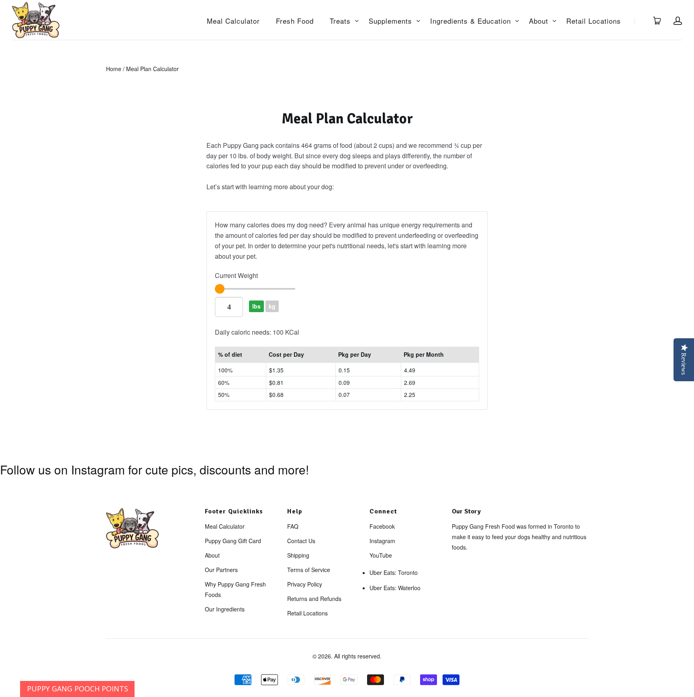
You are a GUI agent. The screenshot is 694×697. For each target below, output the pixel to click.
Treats (340, 21)
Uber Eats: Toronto (393, 572)
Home (113, 69)
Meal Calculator (233, 21)
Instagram (382, 541)
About (538, 21)
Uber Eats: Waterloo (394, 588)
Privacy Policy (304, 584)
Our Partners (221, 570)
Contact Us (301, 541)
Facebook (382, 526)
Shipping (298, 555)
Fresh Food (295, 21)
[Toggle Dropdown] (357, 21)
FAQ (292, 526)
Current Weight (236, 275)
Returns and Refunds (314, 599)
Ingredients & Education (470, 21)
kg (272, 306)
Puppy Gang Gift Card (233, 541)
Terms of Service (308, 570)
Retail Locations (593, 21)
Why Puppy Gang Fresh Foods (235, 589)
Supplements (390, 21)
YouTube (380, 555)
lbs (256, 306)
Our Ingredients (225, 609)
